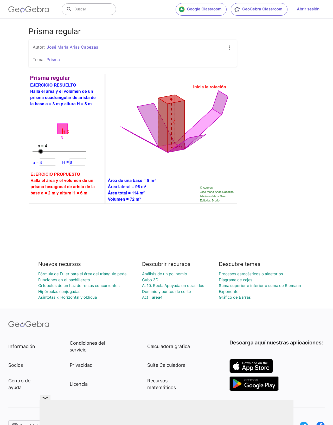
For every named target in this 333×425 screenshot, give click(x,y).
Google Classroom (204, 8)
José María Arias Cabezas (72, 47)
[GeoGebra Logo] (28, 9)
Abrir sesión (308, 8)
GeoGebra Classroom (262, 8)
